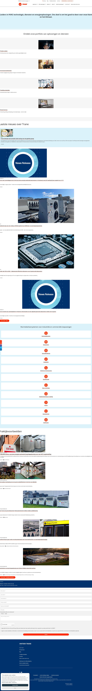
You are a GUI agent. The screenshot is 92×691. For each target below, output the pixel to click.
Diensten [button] (48, 4)
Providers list (14, 682)
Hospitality (46, 362)
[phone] (1, 341)
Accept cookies (15, 685)
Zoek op (44, 0)
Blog (47, 0)
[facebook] (1, 345)
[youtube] (21, 672)
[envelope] (1, 343)
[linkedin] (20, 672)
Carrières (58, 0)
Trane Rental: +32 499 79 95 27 (67, 0)
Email (6, 613)
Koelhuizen (46, 422)
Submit (46, 634)
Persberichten (22, 649)
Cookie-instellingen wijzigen (44, 675)
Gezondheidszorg (46, 353)
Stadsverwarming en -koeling (46, 396)
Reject (15, 688)
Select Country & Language (24, 0)
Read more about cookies (6, 682)
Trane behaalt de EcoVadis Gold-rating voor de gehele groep (17, 138)
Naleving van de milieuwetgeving (25, 661)
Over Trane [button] (67, 4)
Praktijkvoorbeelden (52, 0)
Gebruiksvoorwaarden (55, 675)
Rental (46, 405)
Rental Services (3, 109)
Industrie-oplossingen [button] (59, 4)
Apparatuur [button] (35, 4)
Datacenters (46, 344)
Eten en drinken (46, 388)
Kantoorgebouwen (46, 336)
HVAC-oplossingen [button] (42, 4)
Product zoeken (3, 51)
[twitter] (1, 347)
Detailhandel (46, 379)
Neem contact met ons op (75, 4)
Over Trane (21, 647)
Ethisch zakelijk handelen (24, 663)
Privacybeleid (35, 675)
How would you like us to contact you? (7, 612)
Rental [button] (53, 4)
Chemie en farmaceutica (46, 370)
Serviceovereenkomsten (6, 70)
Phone (2, 613)
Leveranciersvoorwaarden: (24, 665)
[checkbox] (46, 628)
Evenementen (46, 414)
